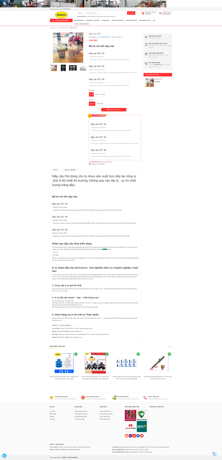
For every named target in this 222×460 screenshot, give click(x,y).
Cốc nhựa (93, 164)
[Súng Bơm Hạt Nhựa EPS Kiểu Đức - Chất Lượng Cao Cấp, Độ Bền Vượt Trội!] (158, 363)
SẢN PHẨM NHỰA (79, 20)
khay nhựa (93, 16)
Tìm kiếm (131, 13)
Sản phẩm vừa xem (152, 75)
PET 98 (103, 94)
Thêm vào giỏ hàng (115, 109)
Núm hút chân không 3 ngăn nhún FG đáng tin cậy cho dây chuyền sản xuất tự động (64, 377)
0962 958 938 (61, 337)
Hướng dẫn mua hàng (81, 411)
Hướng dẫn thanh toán (81, 414)
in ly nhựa (85, 278)
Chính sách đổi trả (105, 416)
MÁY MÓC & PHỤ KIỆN (117, 20)
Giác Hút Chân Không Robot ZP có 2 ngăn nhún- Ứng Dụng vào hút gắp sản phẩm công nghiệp (95, 377)
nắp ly (103, 164)
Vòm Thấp (100, 103)
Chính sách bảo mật (105, 411)
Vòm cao (92, 103)
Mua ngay (157, 386)
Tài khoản (148, 14)
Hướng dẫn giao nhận (81, 416)
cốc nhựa (88, 16)
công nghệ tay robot (105, 16)
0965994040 (157, 64)
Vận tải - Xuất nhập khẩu (81, 24)
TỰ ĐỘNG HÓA (105, 20)
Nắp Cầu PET (159, 79)
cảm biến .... (113, 16)
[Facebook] (138, 435)
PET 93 (91, 94)
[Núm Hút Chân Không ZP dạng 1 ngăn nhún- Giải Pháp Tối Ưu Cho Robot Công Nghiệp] (126, 363)
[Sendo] (134, 435)
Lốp (154, 20)
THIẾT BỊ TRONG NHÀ (131, 20)
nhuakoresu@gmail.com (75, 331)
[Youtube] (142, 435)
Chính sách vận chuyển (106, 414)
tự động (98, 16)
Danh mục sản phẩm (62, 20)
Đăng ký (154, 12)
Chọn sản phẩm (64, 386)
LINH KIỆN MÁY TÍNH (144, 20)
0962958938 (66, 9)
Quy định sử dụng (80, 419)
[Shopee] (126, 435)
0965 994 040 (61, 331)
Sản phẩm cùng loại (57, 346)
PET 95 (97, 94)
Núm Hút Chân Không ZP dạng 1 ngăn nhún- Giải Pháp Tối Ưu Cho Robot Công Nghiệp (126, 377)
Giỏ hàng (52, 419)
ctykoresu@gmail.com (76, 337)
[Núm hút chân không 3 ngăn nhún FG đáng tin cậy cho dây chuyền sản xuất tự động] (64, 363)
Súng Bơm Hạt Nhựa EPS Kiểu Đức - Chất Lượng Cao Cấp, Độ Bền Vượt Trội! (158, 377)
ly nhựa (99, 164)
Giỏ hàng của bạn (166, 12)
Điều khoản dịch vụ (105, 419)
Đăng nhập (148, 12)
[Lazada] (130, 435)
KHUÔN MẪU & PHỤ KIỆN (92, 20)
